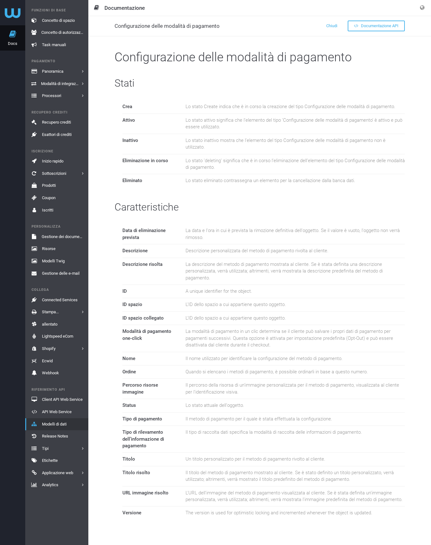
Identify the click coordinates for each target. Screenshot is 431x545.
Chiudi (331, 25)
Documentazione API (379, 25)
